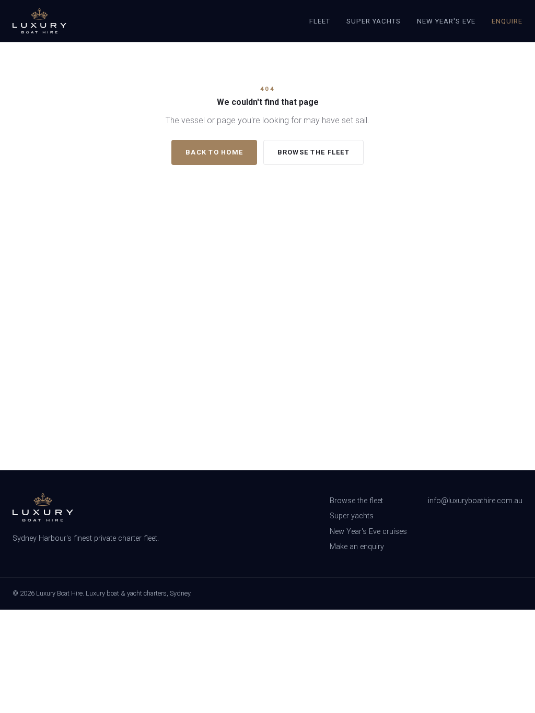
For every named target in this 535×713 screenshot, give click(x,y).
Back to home (214, 152)
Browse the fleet (313, 152)
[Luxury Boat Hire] (39, 20)
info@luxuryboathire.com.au (475, 500)
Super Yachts (373, 21)
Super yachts (352, 516)
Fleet (319, 21)
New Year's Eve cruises (368, 531)
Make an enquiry (357, 546)
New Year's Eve (446, 21)
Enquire (507, 21)
